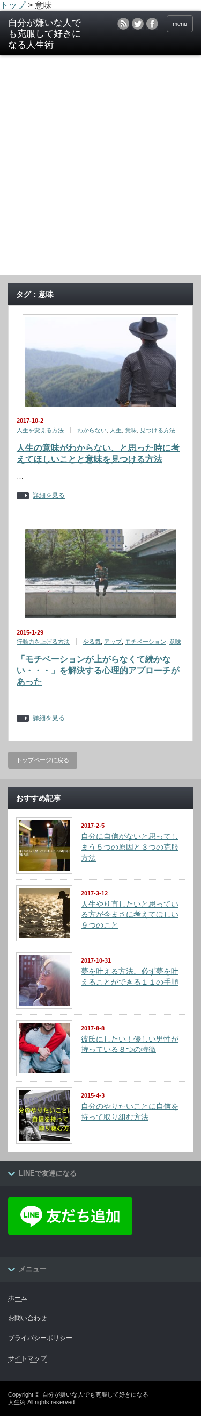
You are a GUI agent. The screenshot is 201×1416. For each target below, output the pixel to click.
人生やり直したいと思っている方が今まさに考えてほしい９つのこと (129, 914)
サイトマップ (27, 1358)
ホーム (17, 1297)
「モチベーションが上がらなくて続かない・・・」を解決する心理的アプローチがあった (98, 670)
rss (123, 24)
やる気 (92, 641)
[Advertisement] (100, 168)
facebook (152, 24)
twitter (138, 24)
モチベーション (145, 641)
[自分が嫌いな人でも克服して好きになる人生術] (48, 34)
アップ (113, 641)
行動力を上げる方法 (43, 641)
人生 (116, 430)
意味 (131, 430)
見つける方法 (157, 430)
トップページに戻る (42, 760)
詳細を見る (49, 495)
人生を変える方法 (40, 430)
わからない (92, 430)
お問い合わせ (27, 1318)
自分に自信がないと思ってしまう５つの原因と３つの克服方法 (129, 847)
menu (180, 23)
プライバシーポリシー (40, 1338)
